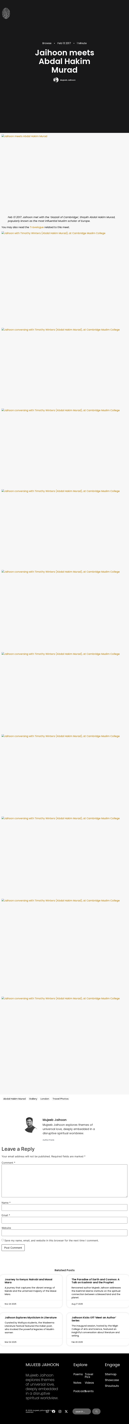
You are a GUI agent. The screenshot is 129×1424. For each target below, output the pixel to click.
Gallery (33, 1099)
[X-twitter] (66, 1411)
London (45, 1099)
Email (6, 1215)
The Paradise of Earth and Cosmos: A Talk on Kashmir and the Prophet (95, 1281)
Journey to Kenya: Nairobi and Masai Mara (28, 1281)
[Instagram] (60, 1411)
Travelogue (37, 227)
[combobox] (82, 1411)
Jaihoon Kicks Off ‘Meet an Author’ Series (94, 1319)
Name (6, 1202)
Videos (89, 1383)
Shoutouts (112, 1386)
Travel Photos (61, 1099)
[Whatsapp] (47, 1411)
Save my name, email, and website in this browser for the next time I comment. (51, 1240)
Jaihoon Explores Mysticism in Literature (31, 1317)
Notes (77, 1383)
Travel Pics (89, 1375)
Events (89, 1391)
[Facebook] (53, 1411)
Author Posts (48, 1140)
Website (6, 1228)
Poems (78, 1374)
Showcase (112, 1380)
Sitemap (110, 1374)
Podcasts (79, 1391)
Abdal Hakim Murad (14, 1099)
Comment (8, 1162)
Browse (46, 43)
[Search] (96, 1411)
